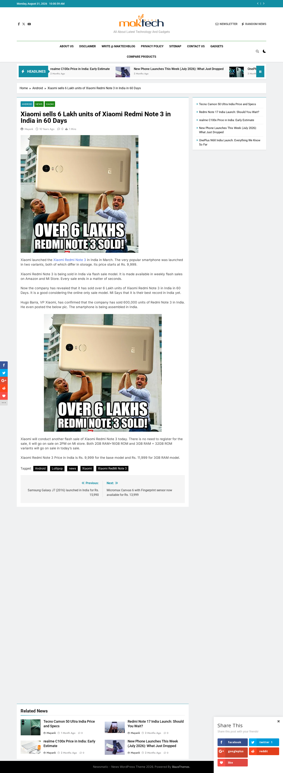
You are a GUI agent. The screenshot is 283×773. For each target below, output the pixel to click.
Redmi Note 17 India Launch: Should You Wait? (229, 112)
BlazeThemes (180, 766)
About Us (67, 46)
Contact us (196, 46)
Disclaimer (87, 46)
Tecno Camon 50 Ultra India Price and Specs (227, 104)
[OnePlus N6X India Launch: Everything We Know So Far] (205, 74)
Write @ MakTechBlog (118, 46)
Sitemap (175, 46)
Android (27, 104)
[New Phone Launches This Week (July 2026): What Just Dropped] (92, 74)
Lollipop (57, 468)
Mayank (29, 129)
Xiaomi (50, 104)
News (39, 104)
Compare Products (141, 56)
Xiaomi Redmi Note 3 (69, 260)
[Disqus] (103, 555)
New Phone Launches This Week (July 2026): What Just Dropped (148, 69)
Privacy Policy (152, 46)
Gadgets (216, 46)
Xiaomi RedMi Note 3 (112, 468)
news (72, 468)
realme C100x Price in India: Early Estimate (49, 69)
